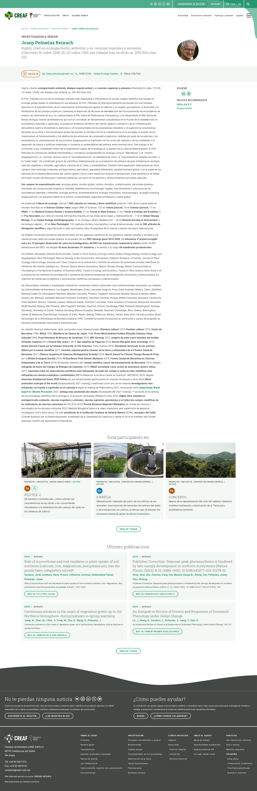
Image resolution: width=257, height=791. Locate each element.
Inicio (24, 29)
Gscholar (189, 94)
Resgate (183, 94)
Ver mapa (10, 755)
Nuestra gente (60, 29)
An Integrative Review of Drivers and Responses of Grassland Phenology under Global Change (180, 613)
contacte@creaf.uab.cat (17, 770)
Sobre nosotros (40, 29)
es (240, 4)
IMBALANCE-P (184, 104)
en (227, 4)
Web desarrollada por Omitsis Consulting (22, 782)
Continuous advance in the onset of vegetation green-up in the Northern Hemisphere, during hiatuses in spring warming (73, 613)
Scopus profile (184, 108)
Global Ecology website (106, 73)
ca (233, 4)
